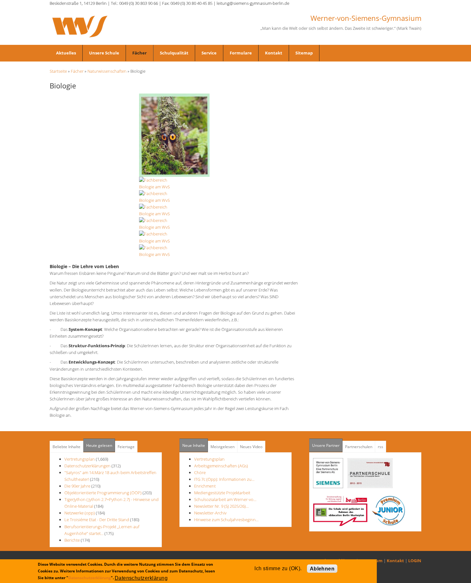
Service (209, 53)
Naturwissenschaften (107, 71)
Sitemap (304, 53)
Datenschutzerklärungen (87, 466)
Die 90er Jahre (77, 486)
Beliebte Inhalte (66, 446)
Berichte (72, 540)
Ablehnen (322, 568)
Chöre (200, 472)
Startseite (58, 71)
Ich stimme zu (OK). (278, 568)
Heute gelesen (99, 445)
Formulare (241, 53)
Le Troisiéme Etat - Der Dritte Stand (97, 519)
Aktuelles (66, 53)
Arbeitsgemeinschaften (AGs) (221, 466)
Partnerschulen (358, 446)
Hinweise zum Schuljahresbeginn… (226, 519)
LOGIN (414, 560)
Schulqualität (174, 53)
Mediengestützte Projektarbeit (222, 493)
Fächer (139, 53)
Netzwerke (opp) (79, 513)
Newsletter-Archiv (210, 513)
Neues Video (251, 446)
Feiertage (126, 446)
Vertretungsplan (79, 459)
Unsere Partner (327, 445)
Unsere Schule (104, 53)
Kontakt (273, 53)
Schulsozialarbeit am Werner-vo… (225, 499)
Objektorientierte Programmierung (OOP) (103, 493)
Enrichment (205, 486)
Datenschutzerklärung (89, 577)
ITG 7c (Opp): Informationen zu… (224, 479)
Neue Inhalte (193, 445)
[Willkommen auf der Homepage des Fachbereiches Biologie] (174, 134)
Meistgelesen (223, 446)
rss (380, 446)
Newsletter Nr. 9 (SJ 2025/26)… (221, 506)
